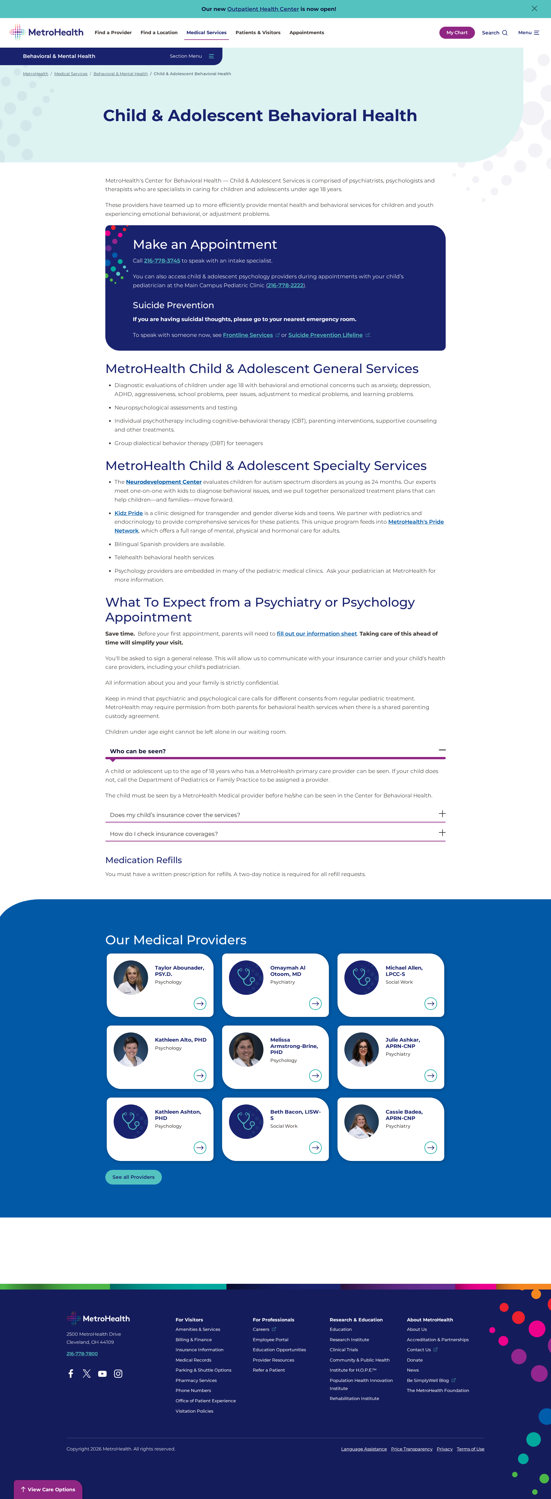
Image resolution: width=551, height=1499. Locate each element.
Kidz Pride (129, 513)
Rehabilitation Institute (354, 1398)
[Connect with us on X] (86, 1373)
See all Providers (133, 1177)
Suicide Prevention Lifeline (325, 334)
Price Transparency (411, 1449)
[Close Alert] (534, 8)
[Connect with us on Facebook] (71, 1373)
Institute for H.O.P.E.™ (353, 1370)
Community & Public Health (360, 1360)
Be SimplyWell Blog (428, 1380)
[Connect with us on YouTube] (102, 1373)
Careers (261, 1329)
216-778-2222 (285, 285)
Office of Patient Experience (206, 1400)
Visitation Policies (194, 1411)
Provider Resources (273, 1360)
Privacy (445, 1449)
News (413, 1370)
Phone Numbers (193, 1390)
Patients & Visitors (258, 32)
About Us (417, 1329)
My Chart (457, 32)
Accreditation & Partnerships (438, 1339)
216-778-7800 (82, 1353)
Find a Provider (113, 32)
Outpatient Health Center (263, 8)
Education (341, 1329)
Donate (415, 1360)
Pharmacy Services (196, 1380)
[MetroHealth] (46, 33)
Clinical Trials (344, 1349)
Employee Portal (270, 1339)
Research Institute (349, 1339)
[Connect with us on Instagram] (118, 1373)
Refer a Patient (269, 1370)
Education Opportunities (279, 1349)
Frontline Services (248, 334)
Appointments (307, 32)
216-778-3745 (162, 260)
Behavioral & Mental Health (121, 73)
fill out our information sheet (317, 633)
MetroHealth (35, 73)
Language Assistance (364, 1449)
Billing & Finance (194, 1339)
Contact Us (419, 1349)
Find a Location (159, 32)
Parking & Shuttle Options (203, 1370)
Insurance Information (200, 1349)
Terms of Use (470, 1449)
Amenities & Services (198, 1329)
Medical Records (193, 1360)
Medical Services (207, 32)
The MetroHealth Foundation (438, 1390)
